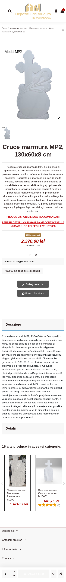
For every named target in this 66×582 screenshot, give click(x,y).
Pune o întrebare (34, 293)
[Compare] (27, 466)
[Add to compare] (61, 574)
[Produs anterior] (62, 29)
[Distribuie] (30, 255)
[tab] (33, 325)
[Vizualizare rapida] (27, 472)
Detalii (11, 428)
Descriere (13, 324)
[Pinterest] (36, 255)
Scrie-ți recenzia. (34, 284)
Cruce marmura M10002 (47, 495)
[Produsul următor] (63, 29)
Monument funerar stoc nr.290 (14, 496)
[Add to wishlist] (53, 574)
